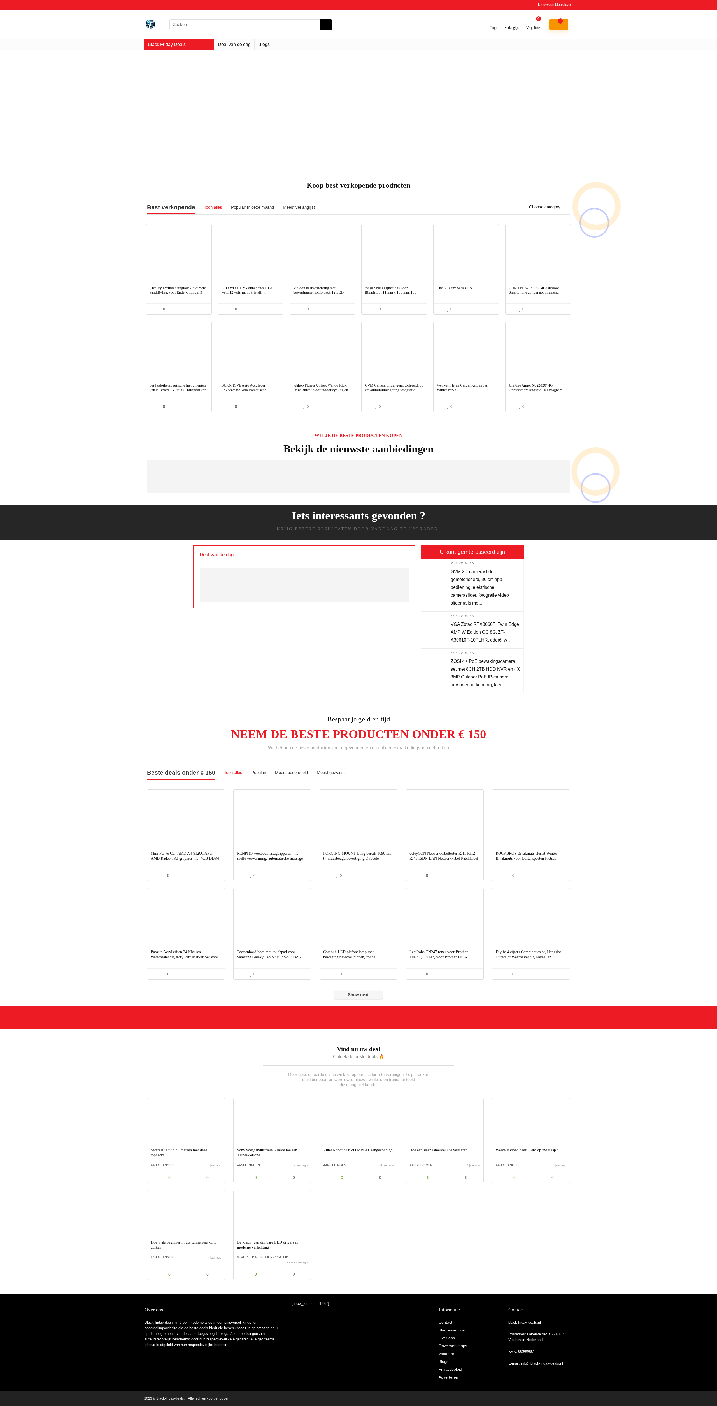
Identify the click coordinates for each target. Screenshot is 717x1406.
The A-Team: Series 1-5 (454, 288)
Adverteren (448, 1377)
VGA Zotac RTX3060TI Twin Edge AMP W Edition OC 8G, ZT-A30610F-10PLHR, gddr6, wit (485, 632)
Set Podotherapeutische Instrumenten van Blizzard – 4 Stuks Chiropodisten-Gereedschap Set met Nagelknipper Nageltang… (179, 392)
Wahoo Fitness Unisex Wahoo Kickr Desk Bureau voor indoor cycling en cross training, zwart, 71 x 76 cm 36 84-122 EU (320, 392)
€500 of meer (462, 563)
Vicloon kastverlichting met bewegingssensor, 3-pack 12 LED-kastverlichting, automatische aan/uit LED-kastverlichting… (321, 294)
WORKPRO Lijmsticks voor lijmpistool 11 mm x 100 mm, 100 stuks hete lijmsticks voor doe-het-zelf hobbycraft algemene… (394, 294)
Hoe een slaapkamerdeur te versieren (438, 1150)
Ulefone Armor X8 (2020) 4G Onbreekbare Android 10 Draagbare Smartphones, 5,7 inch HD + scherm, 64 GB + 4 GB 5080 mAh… (536, 392)
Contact (445, 1322)
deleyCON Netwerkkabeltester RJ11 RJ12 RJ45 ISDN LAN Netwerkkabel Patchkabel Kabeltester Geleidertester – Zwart (443, 858)
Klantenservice (452, 1330)
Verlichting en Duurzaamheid (262, 1257)
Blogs (264, 44)
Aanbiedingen (162, 1165)
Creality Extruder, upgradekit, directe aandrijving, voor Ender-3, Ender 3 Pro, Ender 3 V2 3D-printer (178, 292)
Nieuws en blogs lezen (555, 5)
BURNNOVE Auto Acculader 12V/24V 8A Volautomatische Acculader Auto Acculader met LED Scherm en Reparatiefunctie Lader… (248, 392)
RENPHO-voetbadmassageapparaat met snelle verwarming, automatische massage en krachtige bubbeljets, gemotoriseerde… (270, 858)
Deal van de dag (234, 44)
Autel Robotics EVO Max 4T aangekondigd (358, 1150)
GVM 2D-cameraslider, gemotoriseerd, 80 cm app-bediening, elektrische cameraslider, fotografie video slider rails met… (480, 587)
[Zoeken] (326, 24)
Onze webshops (453, 1346)
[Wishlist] (512, 22)
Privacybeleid (450, 1369)
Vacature (446, 1353)
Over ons (447, 1338)
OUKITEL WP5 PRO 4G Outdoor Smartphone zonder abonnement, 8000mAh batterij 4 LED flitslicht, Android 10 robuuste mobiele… (535, 294)
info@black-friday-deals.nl (542, 1363)
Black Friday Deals (167, 44)
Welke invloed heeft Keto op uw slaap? (527, 1150)
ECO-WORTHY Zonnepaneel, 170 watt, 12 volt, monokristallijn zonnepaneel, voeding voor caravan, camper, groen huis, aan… (248, 294)
